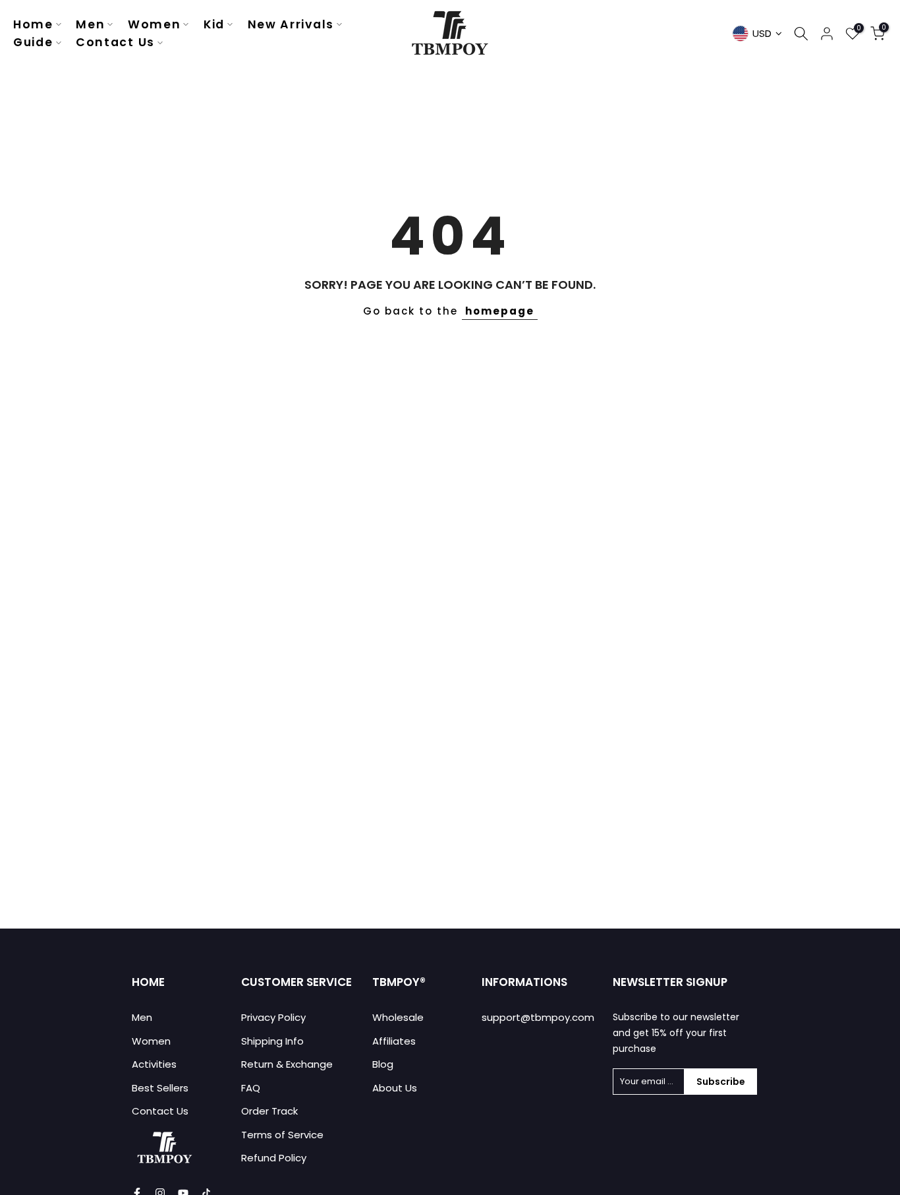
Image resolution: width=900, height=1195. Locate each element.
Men (90, 24)
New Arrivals (291, 24)
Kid (214, 24)
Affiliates (394, 1041)
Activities (154, 1064)
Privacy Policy (273, 1017)
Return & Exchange (287, 1064)
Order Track (269, 1111)
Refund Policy (273, 1158)
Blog (382, 1064)
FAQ (250, 1088)
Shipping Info (272, 1041)
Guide (33, 42)
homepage (499, 311)
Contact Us (115, 42)
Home (33, 24)
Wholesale (398, 1017)
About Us (394, 1088)
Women (154, 24)
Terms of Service (282, 1135)
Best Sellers (160, 1088)
